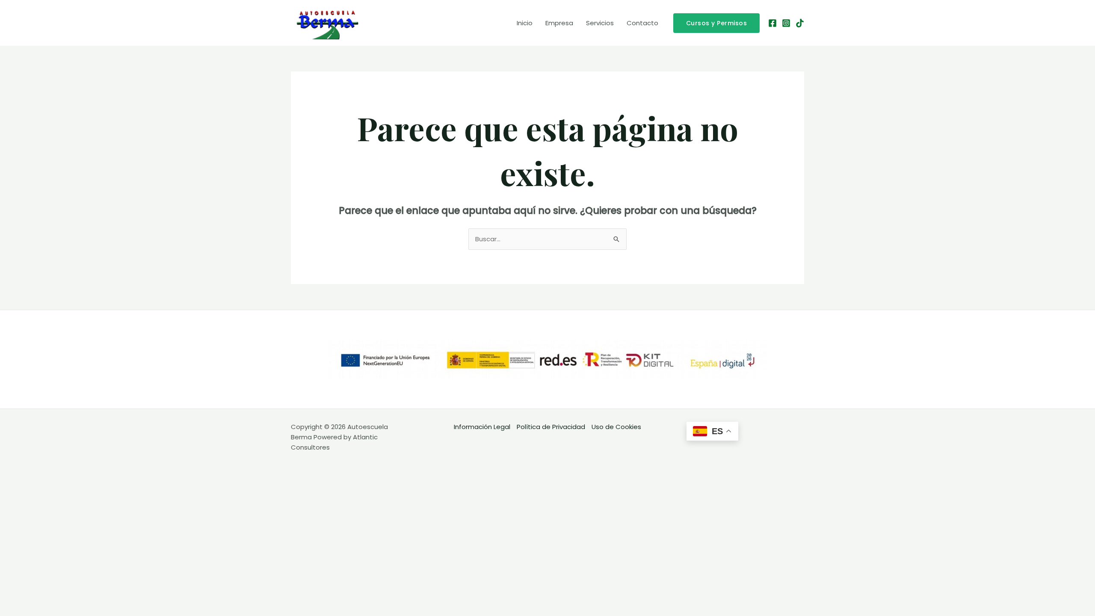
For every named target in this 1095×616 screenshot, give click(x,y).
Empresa (559, 22)
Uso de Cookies (616, 426)
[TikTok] (800, 23)
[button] (716, 23)
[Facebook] (772, 23)
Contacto (642, 22)
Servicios (600, 22)
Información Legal (482, 426)
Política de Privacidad (551, 426)
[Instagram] (786, 23)
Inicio (525, 22)
